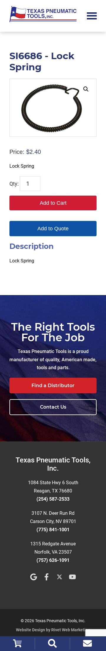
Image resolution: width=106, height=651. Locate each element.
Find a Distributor (53, 385)
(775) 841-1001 (53, 529)
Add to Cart (53, 203)
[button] (86, 89)
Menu (91, 15)
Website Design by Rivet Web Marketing (53, 629)
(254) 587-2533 (53, 499)
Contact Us (53, 407)
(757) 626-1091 (53, 560)
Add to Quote (53, 229)
